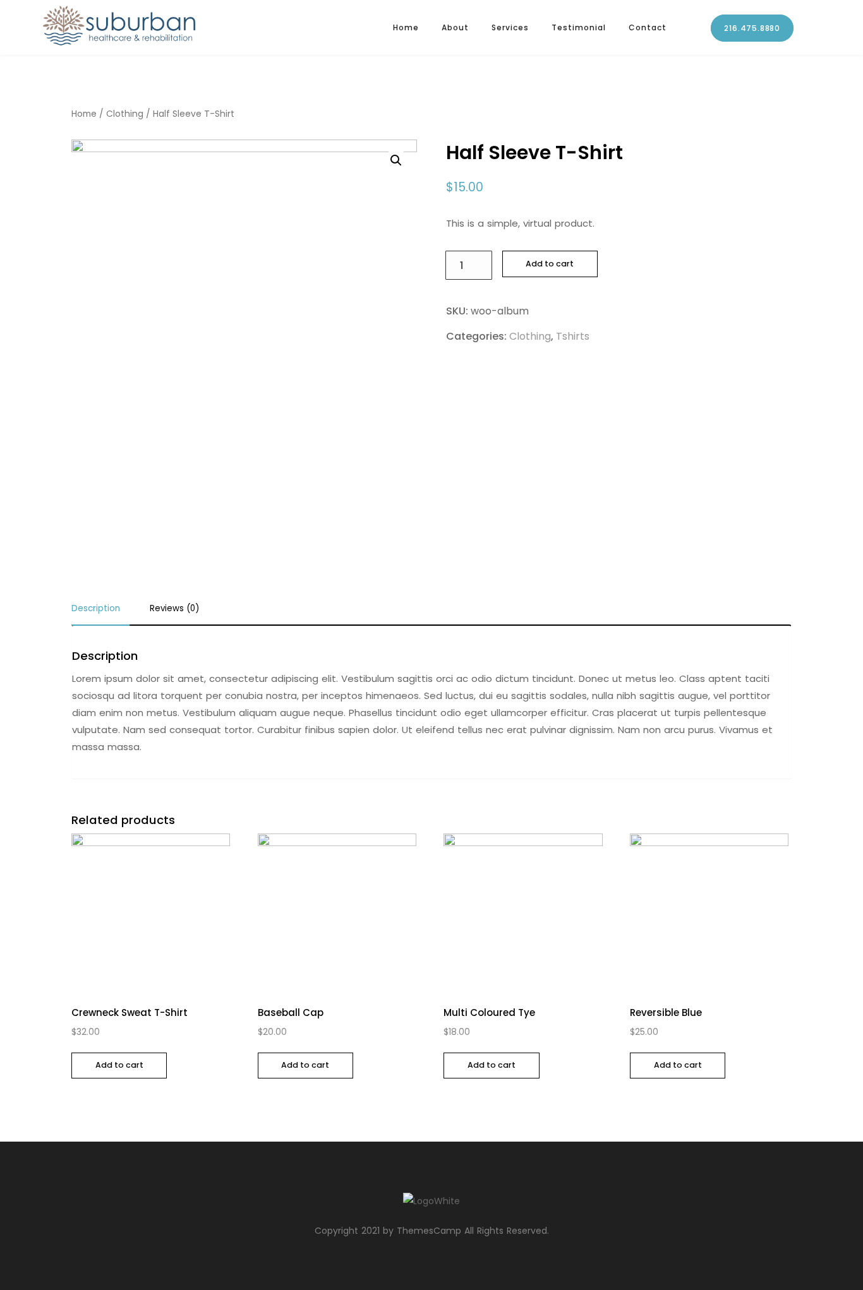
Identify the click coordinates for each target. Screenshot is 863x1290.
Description (95, 609)
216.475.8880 (752, 28)
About (455, 27)
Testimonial (579, 27)
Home (406, 27)
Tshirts (572, 336)
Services (510, 27)
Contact (648, 27)
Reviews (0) (174, 609)
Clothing (124, 114)
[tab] (100, 612)
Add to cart (550, 263)
